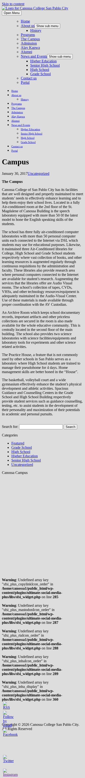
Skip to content (13, 4)
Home (25, 21)
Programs (28, 35)
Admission (29, 43)
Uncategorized (38, 173)
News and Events (34, 56)
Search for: (10, 427)
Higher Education (43, 61)
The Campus (30, 39)
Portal (25, 82)
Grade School (40, 74)
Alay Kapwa (30, 48)
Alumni (26, 52)
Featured (17, 443)
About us (27, 26)
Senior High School (45, 65)
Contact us (29, 78)
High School (39, 70)
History (35, 30)
